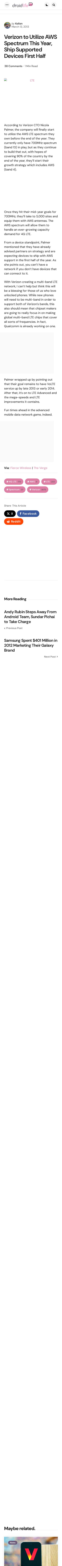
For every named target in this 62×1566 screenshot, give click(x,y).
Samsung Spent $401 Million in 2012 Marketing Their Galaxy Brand (30, 645)
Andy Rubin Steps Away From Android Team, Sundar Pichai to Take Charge (30, 616)
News (12, 1542)
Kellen (18, 23)
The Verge (40, 468)
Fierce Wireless (20, 468)
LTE (50, 481)
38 (13, 66)
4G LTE (15, 481)
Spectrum (16, 489)
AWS (33, 481)
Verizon (39, 489)
